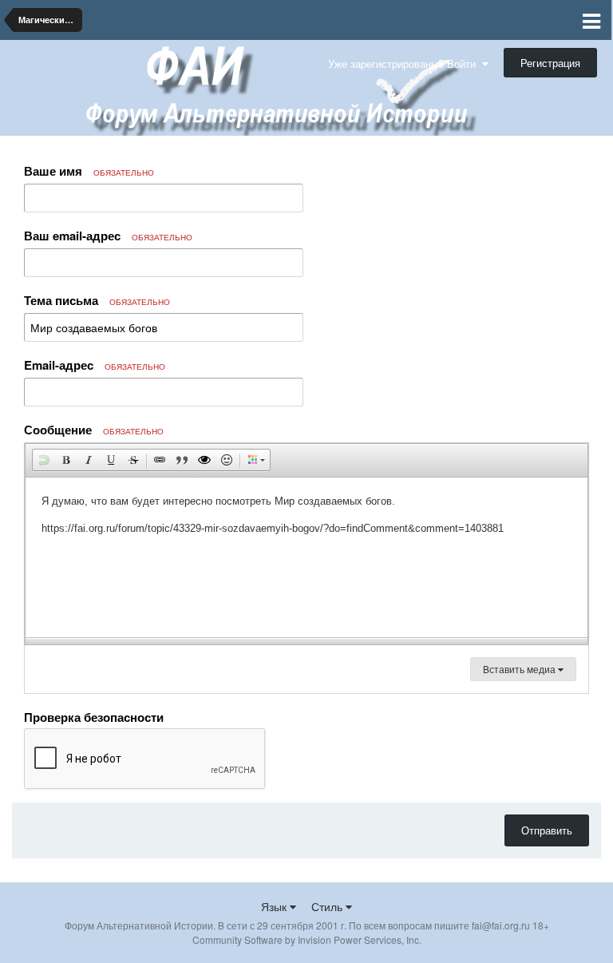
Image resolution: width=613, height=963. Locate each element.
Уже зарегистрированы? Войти (405, 63)
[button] (44, 460)
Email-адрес (94, 365)
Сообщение (94, 429)
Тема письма (97, 300)
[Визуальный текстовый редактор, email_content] (306, 557)
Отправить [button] (546, 830)
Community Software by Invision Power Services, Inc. (306, 939)
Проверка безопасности (94, 716)
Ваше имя (89, 171)
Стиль (328, 906)
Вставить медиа (520, 669)
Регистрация (550, 62)
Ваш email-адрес (108, 235)
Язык (275, 906)
